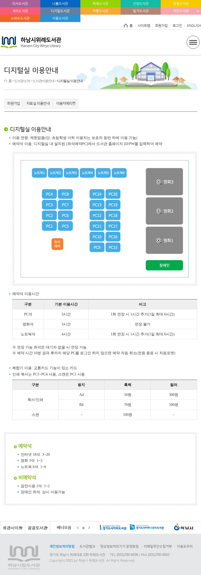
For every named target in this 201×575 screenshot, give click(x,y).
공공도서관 (37, 527)
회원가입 (161, 26)
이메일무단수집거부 (158, 546)
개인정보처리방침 (62, 546)
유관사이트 (13, 527)
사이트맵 (144, 26)
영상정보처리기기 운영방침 (119, 546)
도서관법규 (87, 546)
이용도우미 (185, 546)
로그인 (177, 26)
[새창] (128, 528)
